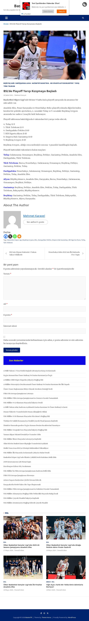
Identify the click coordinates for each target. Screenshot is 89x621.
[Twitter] (47, 613)
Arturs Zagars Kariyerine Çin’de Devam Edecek (22, 480)
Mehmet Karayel (20, 95)
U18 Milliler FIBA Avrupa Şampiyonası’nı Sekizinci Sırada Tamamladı (31, 489)
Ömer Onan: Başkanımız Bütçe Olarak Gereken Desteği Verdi (27, 389)
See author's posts (35, 222)
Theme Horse (46, 617)
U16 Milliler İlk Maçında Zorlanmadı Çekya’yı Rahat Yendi (26, 453)
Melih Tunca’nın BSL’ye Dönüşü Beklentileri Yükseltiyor (25, 448)
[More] (19, 236)
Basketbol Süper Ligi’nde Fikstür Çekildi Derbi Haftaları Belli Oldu (29, 457)
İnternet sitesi (10, 326)
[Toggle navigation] (6, 18)
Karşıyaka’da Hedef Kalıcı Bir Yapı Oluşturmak (22, 485)
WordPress (72, 617)
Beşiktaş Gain (8, 83)
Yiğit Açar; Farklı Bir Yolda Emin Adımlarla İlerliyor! (64, 585)
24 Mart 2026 (50, 590)
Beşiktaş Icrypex (28, 240)
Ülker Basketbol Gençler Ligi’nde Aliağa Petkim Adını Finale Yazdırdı (63, 546)
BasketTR (28, 617)
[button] (84, 4)
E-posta (7, 315)
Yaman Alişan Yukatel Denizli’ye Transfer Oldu (22, 435)
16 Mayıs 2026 (51, 550)
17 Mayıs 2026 (8, 550)
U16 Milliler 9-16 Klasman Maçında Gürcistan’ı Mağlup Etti (26, 416)
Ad (5, 304)
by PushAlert (27, 14)
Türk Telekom (9, 86)
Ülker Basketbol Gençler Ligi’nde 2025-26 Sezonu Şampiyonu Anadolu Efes (21, 546)
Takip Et (62, 11)
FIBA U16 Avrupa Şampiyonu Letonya (18, 394)
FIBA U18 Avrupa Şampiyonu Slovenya (18, 475)
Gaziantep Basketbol (40, 83)
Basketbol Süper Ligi (14, 240)
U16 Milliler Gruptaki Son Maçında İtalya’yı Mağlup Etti (25, 430)
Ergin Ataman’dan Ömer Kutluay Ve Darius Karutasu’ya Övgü (27, 375)
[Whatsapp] (15, 236)
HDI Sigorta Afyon (74, 240)
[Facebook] (6, 236)
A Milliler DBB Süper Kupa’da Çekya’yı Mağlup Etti (23, 380)
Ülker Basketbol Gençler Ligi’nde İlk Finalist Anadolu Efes (22, 585)
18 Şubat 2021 (8, 95)
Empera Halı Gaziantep (60, 240)
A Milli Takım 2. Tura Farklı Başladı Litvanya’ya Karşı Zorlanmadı (29, 371)
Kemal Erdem (19, 550)
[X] (10, 236)
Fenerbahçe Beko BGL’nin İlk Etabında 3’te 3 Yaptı (64, 253)
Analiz (48, 582)
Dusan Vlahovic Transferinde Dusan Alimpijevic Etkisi (25, 412)
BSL (36, 240)
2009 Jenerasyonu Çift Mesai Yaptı (17, 462)
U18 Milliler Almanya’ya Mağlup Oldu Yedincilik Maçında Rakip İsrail (30, 494)
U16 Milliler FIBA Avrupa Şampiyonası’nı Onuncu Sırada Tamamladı (30, 398)
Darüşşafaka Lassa (23, 83)
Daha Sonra (48, 11)
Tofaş (76, 83)
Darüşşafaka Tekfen (44, 240)
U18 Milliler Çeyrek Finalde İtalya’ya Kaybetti (21, 498)
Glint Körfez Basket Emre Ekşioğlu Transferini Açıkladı (25, 444)
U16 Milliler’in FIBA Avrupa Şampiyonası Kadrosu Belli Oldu (27, 471)
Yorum (7, 274)
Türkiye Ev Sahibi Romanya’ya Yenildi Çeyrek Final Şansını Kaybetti (30, 421)
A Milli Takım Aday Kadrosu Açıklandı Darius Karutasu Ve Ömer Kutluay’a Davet (35, 407)
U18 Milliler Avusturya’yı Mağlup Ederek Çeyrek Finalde (25, 503)
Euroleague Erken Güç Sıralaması (17, 466)
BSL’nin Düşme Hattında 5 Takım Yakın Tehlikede (22, 253)
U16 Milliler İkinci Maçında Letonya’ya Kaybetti (22, 439)
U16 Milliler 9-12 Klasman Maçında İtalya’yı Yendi (23, 403)
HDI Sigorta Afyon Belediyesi (61, 83)
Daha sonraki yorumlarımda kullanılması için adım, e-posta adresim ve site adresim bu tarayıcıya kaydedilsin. (43, 341)
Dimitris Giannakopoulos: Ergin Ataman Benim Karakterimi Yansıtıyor (31, 425)
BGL (7, 513)
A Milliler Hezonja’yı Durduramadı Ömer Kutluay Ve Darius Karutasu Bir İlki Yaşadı (36, 384)
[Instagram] (44, 613)
